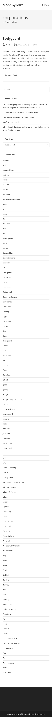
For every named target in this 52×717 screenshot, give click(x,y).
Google (5, 394)
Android (6, 175)
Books (5, 248)
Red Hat (6, 575)
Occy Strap (7, 511)
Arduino (6, 185)
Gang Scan (7, 375)
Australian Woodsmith (11, 199)
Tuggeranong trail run (11, 643)
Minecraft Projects (10, 492)
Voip (4, 653)
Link (4, 458)
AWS (4, 209)
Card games (7, 272)
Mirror (5, 497)
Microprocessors (9, 487)
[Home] (3, 22)
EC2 (4, 350)
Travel (5, 633)
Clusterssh (7, 287)
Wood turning (8, 663)
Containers (7, 306)
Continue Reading (14, 75)
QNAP (5, 570)
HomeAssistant (9, 409)
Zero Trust (7, 672)
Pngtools (6, 531)
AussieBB (6, 194)
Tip (4, 619)
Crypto (5, 316)
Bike (4, 228)
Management (8, 477)
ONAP (5, 516)
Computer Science (10, 297)
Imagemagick (8, 414)
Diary (5, 336)
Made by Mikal (13, 5)
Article (5, 189)
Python (6, 560)
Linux (5, 463)
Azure (5, 214)
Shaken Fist (7, 604)
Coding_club (7, 292)
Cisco (5, 282)
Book (35, 44)
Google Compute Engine (12, 399)
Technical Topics (9, 609)
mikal (8, 44)
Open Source (8, 521)
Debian (5, 326)
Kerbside (6, 438)
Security (6, 599)
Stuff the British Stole (11, 122)
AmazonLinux (8, 170)
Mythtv (6, 506)
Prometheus (8, 550)
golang (5, 389)
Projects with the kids (11, 546)
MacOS (5, 472)
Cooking (6, 311)
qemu (5, 565)
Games (5, 370)
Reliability (6, 580)
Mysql (5, 502)
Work (5, 667)
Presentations (8, 536)
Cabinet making (9, 258)
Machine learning (9, 467)
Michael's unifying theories (13, 482)
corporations (12, 22)
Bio (4, 233)
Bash (5, 219)
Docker (5, 345)
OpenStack (7, 526)
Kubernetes (7, 443)
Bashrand (6, 224)
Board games (8, 238)
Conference (7, 302)
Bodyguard (11, 38)
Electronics (7, 355)
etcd (4, 360)
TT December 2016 (10, 638)
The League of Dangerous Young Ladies (18, 117)
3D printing (7, 160)
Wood (5, 658)
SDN (4, 594)
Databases (7, 321)
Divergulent (7, 341)
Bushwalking (8, 253)
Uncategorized (8, 648)
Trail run (6, 628)
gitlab (5, 385)
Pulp (4, 555)
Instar (5, 424)
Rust (4, 589)
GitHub (5, 380)
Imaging (6, 419)
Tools (5, 624)
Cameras (6, 263)
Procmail (6, 541)
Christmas (7, 277)
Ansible (5, 180)
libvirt (5, 453)
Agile (4, 165)
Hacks (5, 404)
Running (6, 585)
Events (5, 365)
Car (4, 267)
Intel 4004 (6, 428)
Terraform (7, 614)
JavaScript (6, 433)
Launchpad (7, 448)
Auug (5, 204)
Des (4, 331)
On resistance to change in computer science (20, 112)
